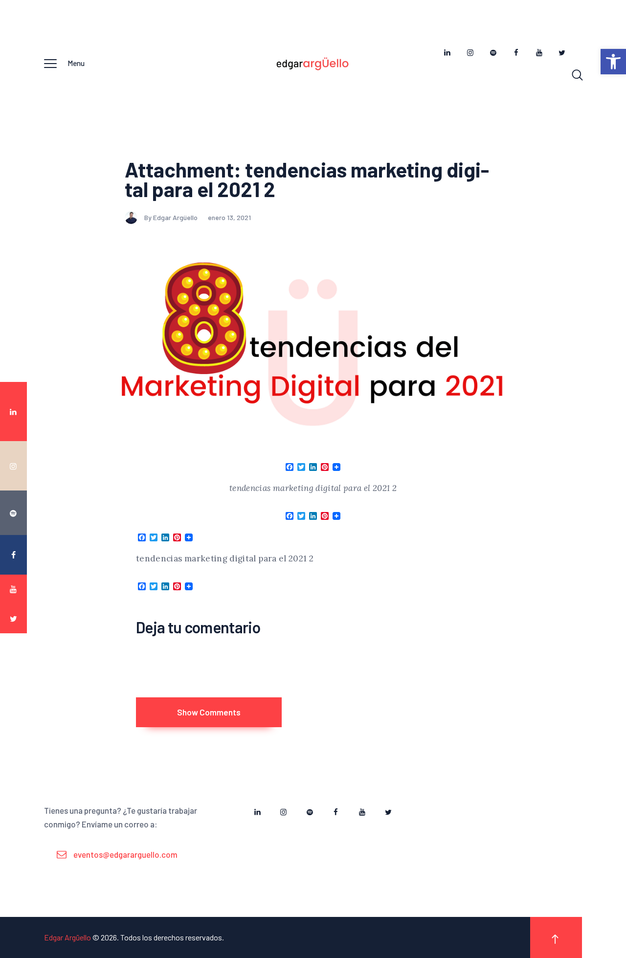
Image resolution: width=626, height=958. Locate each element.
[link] (613, 61)
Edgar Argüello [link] (67, 937)
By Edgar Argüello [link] (171, 217)
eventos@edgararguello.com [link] (125, 854)
